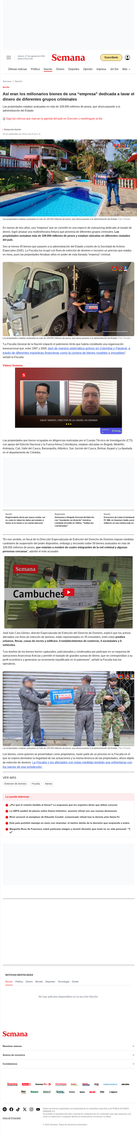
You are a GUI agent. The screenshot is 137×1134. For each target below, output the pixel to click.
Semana (7, 81)
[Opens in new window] (11, 1109)
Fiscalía (36, 783)
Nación (18, 81)
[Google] (5, 1109)
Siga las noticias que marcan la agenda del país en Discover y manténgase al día (54, 118)
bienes (48, 783)
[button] (68, 592)
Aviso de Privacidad (15, 1118)
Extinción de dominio (15, 783)
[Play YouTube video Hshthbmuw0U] (68, 592)
